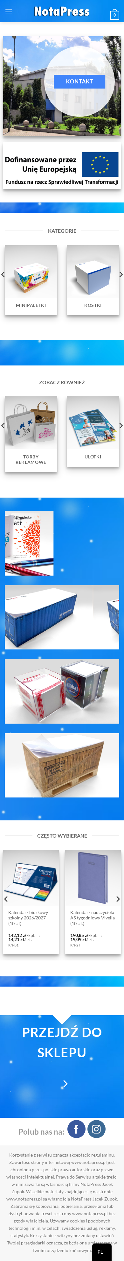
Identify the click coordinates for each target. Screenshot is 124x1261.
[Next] (117, 899)
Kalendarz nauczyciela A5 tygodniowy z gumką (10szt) (86, 918)
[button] (8, 11)
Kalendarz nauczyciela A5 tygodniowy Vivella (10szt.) (24, 918)
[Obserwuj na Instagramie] (96, 1129)
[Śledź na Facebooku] (76, 1129)
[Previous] (6, 899)
